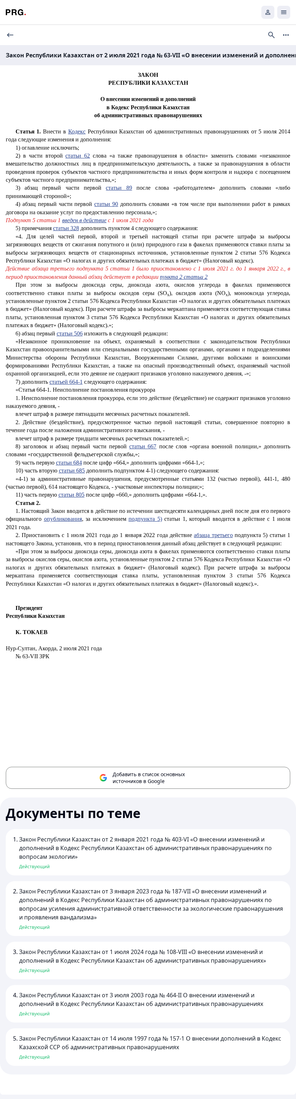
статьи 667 (142, 446)
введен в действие (84, 220)
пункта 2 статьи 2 (184, 277)
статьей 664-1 (66, 382)
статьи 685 (72, 470)
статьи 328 (66, 228)
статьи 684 (69, 463)
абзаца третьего (213, 535)
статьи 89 (119, 188)
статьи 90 (106, 204)
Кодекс (77, 131)
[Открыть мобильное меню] (283, 12)
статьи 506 (70, 333)
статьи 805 (71, 495)
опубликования (63, 519)
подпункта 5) (145, 519)
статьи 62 (77, 156)
